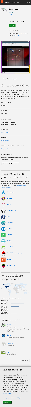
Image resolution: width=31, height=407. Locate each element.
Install (12, 26)
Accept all (7, 402)
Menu (28, 2)
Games (11, 14)
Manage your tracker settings (12, 398)
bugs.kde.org (5, 140)
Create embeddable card (10, 164)
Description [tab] (6, 79)
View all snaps (24, 360)
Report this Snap (6, 149)
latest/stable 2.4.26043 (17, 21)
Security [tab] (14, 79)
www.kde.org (5, 132)
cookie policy (7, 393)
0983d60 (16, 35)
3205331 (22, 33)
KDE (10, 12)
